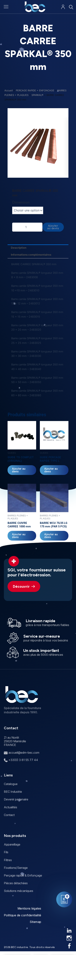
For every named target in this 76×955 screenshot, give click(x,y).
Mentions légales (29, 908)
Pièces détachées (16, 883)
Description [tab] (18, 247)
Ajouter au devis (53, 227)
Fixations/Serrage (16, 868)
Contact (9, 815)
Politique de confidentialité (22, 915)
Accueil (8, 90)
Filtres (8, 860)
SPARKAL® (37, 95)
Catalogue (11, 784)
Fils (6, 852)
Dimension (21, 202)
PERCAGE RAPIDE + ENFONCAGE (35, 90)
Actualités (10, 807)
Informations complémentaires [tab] (31, 254)
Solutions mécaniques (18, 891)
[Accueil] (35, 7)
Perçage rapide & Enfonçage (23, 875)
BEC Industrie (13, 791)
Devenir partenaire (16, 799)
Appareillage (12, 844)
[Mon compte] (63, 7)
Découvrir (21, 586)
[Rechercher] (71, 7)
